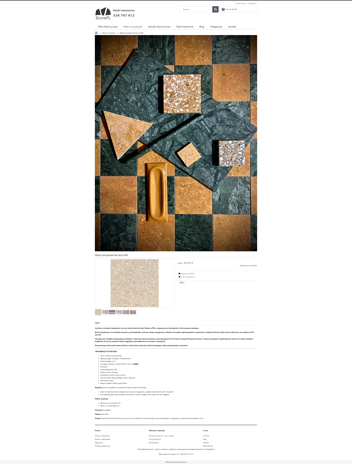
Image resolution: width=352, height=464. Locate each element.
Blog (205, 439)
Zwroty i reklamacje (102, 436)
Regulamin (99, 442)
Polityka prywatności (102, 446)
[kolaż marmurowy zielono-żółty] (176, 143)
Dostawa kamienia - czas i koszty (161, 436)
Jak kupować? (154, 442)
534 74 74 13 (188, 454)
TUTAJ (135, 364)
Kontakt (206, 442)
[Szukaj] (215, 9)
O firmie (206, 436)
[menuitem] (108, 26)
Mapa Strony (208, 446)
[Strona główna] (115, 13)
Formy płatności (155, 439)
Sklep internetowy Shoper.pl (176, 462)
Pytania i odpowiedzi (102, 439)
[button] (186, 273)
